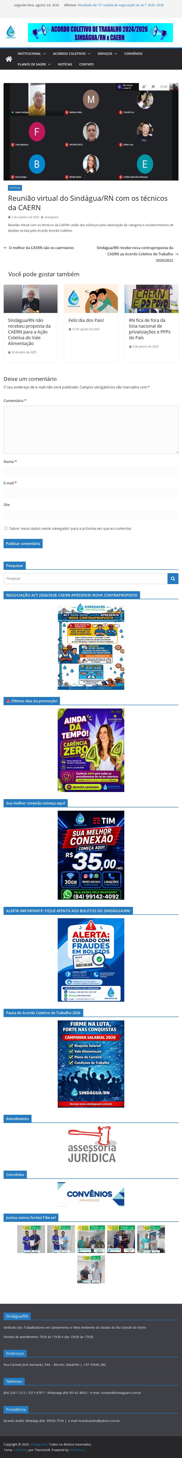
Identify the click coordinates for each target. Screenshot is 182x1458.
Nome (10, 461)
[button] (43, 54)
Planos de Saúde (32, 64)
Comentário (15, 400)
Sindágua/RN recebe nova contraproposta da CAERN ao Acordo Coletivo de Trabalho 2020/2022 (135, 254)
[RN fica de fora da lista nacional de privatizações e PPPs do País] (151, 287)
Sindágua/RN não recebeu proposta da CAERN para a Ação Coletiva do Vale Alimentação (29, 331)
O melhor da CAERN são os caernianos (41, 247)
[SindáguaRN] (9, 59)
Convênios (133, 53)
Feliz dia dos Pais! (86, 320)
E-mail (10, 483)
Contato (86, 64)
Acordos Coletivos (69, 53)
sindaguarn (51, 217)
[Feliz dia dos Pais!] (91, 287)
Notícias (65, 64)
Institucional (29, 53)
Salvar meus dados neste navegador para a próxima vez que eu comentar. (71, 528)
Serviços (105, 53)
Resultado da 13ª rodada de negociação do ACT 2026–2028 (121, 5)
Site (7, 504)
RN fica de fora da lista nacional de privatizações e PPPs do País (150, 329)
